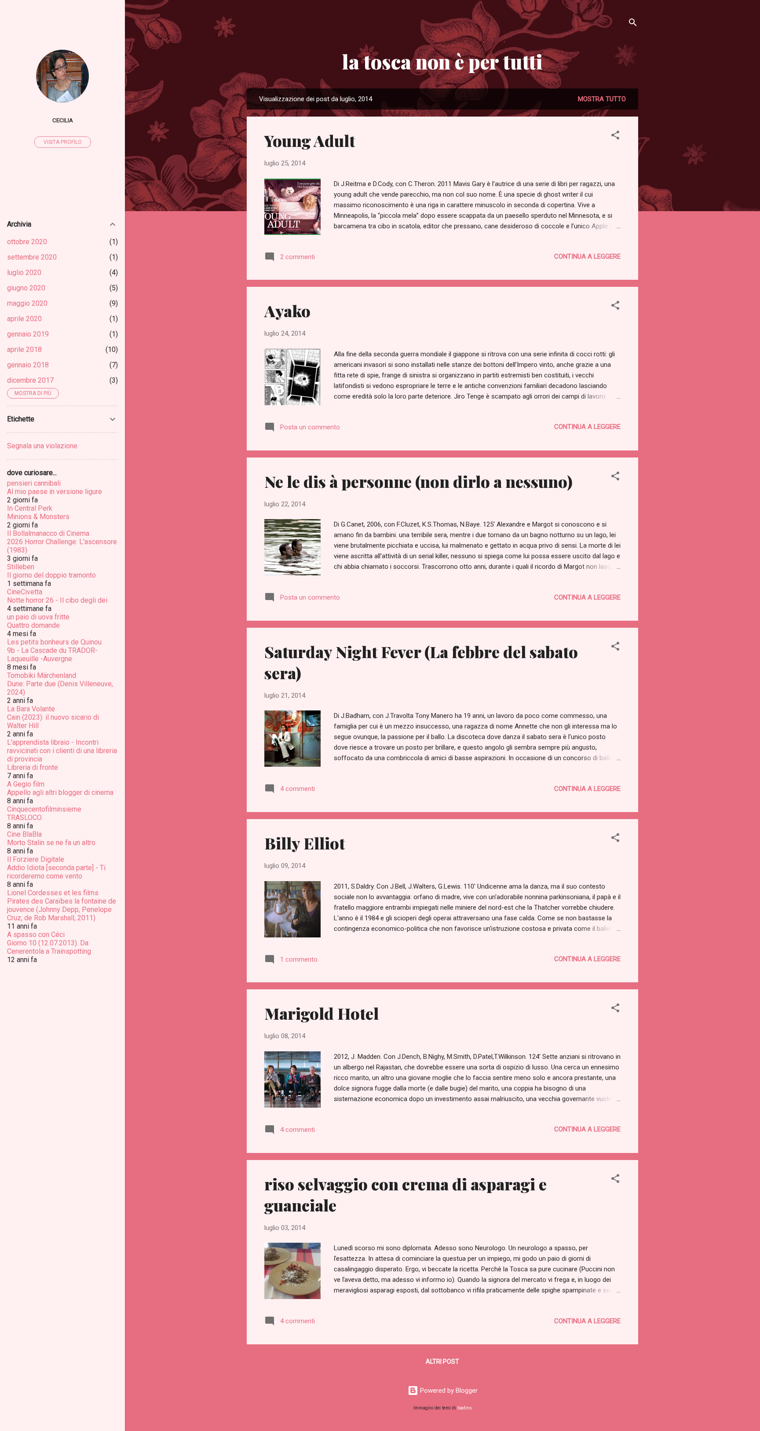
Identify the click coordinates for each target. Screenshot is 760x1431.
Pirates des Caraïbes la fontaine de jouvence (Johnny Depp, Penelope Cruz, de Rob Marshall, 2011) (61, 909)
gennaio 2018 (28, 365)
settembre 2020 (32, 257)
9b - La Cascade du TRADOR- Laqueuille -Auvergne (52, 654)
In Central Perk (29, 508)
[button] (615, 136)
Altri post (442, 1361)
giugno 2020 (26, 288)
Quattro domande (33, 625)
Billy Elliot (304, 842)
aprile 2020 (24, 319)
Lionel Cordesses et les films (53, 893)
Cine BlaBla (24, 834)
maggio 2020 (27, 303)
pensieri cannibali (34, 483)
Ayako (287, 310)
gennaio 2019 (28, 334)
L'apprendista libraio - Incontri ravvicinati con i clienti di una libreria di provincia (62, 750)
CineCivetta (24, 592)
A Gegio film (25, 784)
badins (464, 1408)
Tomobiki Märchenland (41, 675)
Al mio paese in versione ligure (54, 491)
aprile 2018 (24, 349)
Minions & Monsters (38, 516)
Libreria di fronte (32, 767)
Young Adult (309, 140)
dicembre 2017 (30, 380)
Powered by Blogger (448, 1390)
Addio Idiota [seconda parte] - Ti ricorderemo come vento (56, 872)
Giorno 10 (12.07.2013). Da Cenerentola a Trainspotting (49, 947)
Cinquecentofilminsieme (44, 809)
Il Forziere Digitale (35, 859)
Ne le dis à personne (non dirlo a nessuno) (418, 481)
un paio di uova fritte (38, 617)
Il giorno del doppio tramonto (51, 575)
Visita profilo (63, 142)
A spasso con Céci (36, 934)
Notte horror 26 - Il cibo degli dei (57, 600)
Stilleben (20, 567)
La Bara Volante (31, 709)
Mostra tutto (602, 99)
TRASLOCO (24, 817)
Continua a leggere (587, 256)
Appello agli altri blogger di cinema (60, 792)
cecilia (62, 120)
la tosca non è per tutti (442, 61)
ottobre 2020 (27, 242)
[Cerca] (633, 24)
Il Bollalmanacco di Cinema (48, 533)
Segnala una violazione (42, 446)
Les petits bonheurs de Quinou (54, 642)
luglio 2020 (24, 272)
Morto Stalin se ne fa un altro (51, 842)
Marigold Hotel (321, 1013)
